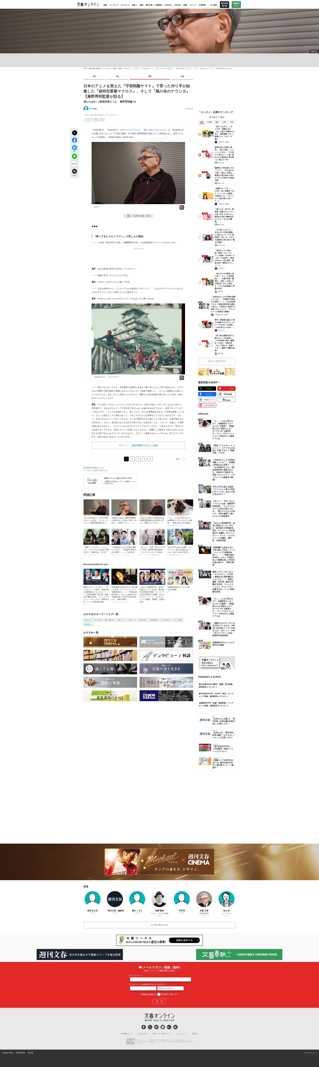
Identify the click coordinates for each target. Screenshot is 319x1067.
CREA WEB (20, 1053)
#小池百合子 (166, 620)
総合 (222, 117)
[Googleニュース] (162, 1027)
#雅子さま (121, 620)
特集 (133, 5)
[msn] (169, 1027)
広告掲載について (127, 1034)
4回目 (125, 137)
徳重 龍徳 (220, 291)
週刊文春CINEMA (95, 68)
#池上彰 (87, 620)
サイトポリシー (181, 1034)
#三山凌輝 (178, 620)
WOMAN (168, 5)
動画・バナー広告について (162, 1034)
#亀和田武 (154, 620)
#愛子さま (132, 620)
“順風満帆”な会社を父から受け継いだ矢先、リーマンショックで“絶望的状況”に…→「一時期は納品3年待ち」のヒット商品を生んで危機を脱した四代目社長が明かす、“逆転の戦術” (124, 594)
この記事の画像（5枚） (140, 216)
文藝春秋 (158, 5)
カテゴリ (124, 5)
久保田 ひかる (221, 245)
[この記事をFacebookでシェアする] (74, 140)
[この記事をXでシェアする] (74, 133)
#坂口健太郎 (109, 620)
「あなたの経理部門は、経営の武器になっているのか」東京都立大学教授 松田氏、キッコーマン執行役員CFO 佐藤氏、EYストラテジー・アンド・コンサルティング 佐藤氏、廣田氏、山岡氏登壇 (152, 595)
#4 (182, 76)
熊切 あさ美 (221, 162)
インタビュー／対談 (110, 68)
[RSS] (175, 1027)
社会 (102, 120)
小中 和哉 (93, 109)
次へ (178, 459)
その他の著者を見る (159, 925)
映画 (120, 68)
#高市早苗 (98, 620)
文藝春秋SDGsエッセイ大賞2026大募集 (178, 589)
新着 (105, 5)
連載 (141, 5)
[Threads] (156, 1027)
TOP (84, 68)
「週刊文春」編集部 (223, 142)
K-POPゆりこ (221, 268)
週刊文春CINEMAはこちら (93, 468)
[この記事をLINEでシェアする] (74, 157)
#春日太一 (88, 624)
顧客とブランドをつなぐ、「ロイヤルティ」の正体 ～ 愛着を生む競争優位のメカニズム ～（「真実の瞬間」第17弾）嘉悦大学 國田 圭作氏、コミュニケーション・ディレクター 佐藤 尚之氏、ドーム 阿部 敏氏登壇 (96, 595)
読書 (185, 5)
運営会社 (195, 1034)
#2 (117, 76)
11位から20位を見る (217, 361)
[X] (150, 1027)
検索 (215, 5)
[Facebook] (143, 1027)
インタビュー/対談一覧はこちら (95, 470)
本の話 (30, 1053)
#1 (94, 76)
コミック (192, 5)
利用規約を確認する (148, 994)
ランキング (114, 5)
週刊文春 (149, 5)
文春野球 (202, 5)
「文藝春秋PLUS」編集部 (221, 314)
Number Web (7, 1053)
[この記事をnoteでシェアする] (74, 164)
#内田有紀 (143, 620)
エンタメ (89, 120)
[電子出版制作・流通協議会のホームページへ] (130, 1042)
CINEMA (177, 5)
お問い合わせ (142, 1034)
